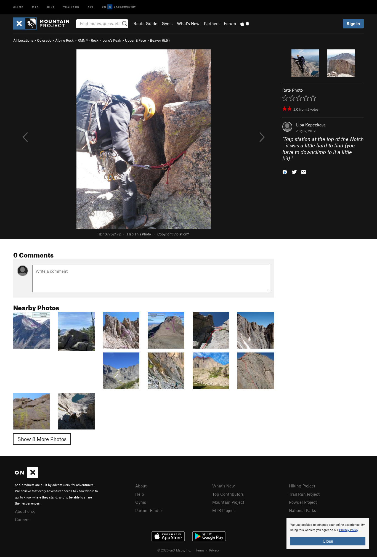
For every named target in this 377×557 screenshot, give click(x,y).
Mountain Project (228, 502)
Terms (200, 550)
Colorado (44, 40)
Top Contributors (228, 494)
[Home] (44, 23)
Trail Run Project (304, 494)
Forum (230, 23)
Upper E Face (135, 40)
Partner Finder (148, 510)
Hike (51, 7)
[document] (327, 533)
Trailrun (71, 7)
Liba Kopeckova (311, 124)
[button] (284, 171)
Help (139, 494)
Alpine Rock (64, 40)
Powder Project (303, 502)
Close (328, 541)
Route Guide (145, 23)
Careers (22, 519)
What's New (188, 23)
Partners (211, 23)
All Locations (23, 40)
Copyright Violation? (173, 234)
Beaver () (160, 40)
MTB (35, 7)
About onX (25, 511)
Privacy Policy (348, 530)
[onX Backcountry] (119, 7)
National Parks (302, 510)
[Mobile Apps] (244, 23)
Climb (18, 7)
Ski (91, 7)
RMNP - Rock (88, 40)
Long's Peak (111, 40)
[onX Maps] (26, 476)
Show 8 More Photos (42, 439)
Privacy (214, 550)
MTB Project (223, 510)
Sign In (353, 23)
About (141, 485)
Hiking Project (302, 485)
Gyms (167, 23)
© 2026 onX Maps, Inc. (174, 550)
